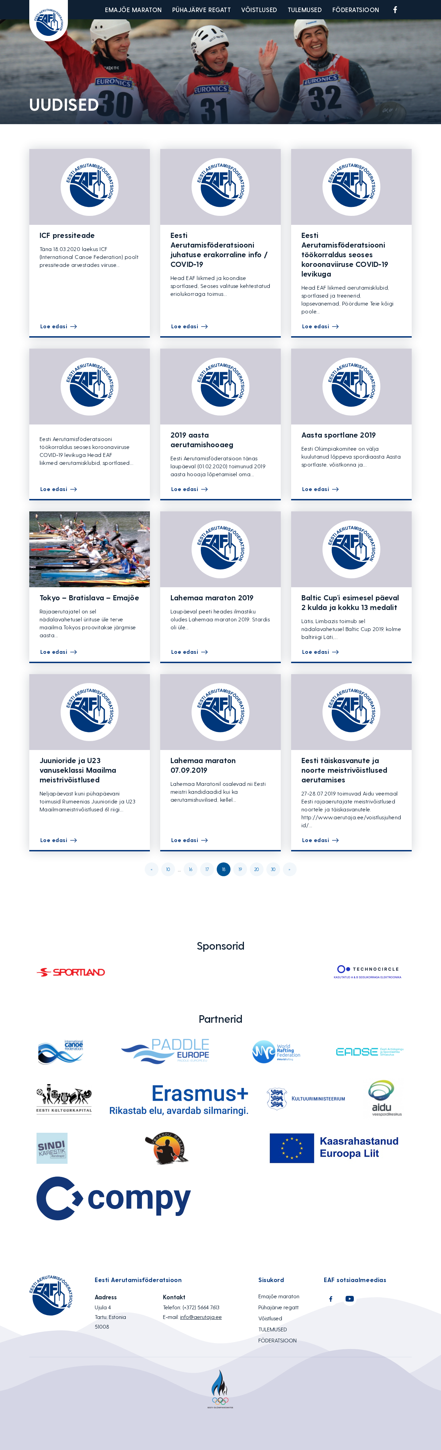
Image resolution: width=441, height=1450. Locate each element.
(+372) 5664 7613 (201, 1307)
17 (207, 869)
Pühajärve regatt (201, 9)
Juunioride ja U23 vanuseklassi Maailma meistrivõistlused (78, 770)
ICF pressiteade (67, 234)
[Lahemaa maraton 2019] (220, 549)
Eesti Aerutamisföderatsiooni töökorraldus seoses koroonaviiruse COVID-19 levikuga (344, 254)
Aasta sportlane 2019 (338, 434)
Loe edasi (53, 326)
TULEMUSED (305, 9)
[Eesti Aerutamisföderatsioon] (48, 20)
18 (223, 869)
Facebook (395, 9)
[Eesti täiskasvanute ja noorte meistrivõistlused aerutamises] (351, 712)
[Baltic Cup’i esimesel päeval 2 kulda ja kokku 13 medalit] (351, 549)
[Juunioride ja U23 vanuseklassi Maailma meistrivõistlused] (89, 712)
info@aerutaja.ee (201, 1316)
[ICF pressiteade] (89, 187)
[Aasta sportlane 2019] (351, 386)
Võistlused (259, 9)
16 (190, 869)
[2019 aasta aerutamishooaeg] (220, 386)
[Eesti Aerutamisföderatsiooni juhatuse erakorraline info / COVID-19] (220, 187)
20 (256, 869)
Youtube (411, 9)
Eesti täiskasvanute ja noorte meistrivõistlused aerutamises (344, 770)
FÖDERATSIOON (355, 9)
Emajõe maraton (133, 9)
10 (168, 869)
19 (240, 869)
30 (273, 869)
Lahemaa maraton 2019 (212, 597)
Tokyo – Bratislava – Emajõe (89, 597)
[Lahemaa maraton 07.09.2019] (220, 712)
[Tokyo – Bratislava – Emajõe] (89, 549)
